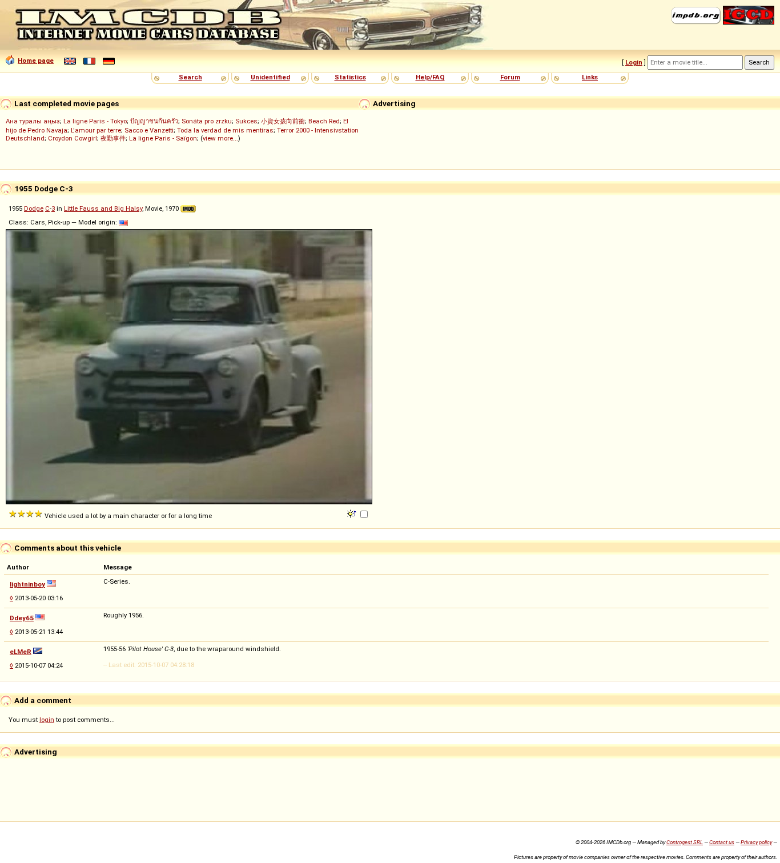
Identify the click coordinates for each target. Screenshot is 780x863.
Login (633, 62)
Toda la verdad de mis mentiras (225, 130)
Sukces (246, 121)
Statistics (350, 77)
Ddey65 (22, 618)
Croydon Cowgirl (72, 138)
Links (590, 77)
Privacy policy (756, 842)
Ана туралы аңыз (33, 121)
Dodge (33, 208)
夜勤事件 (113, 138)
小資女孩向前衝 (283, 121)
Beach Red (324, 121)
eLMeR (20, 652)
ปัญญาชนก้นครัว (154, 121)
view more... (220, 138)
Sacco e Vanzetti (149, 130)
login (46, 720)
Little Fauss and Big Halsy (103, 208)
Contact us (721, 842)
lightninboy (27, 584)
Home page (36, 61)
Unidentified (270, 77)
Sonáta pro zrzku (207, 121)
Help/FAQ (430, 77)
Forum (510, 77)
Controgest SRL (684, 842)
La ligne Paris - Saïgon (163, 138)
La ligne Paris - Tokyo (95, 121)
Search (190, 77)
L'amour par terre (96, 130)
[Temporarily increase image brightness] (352, 513)
